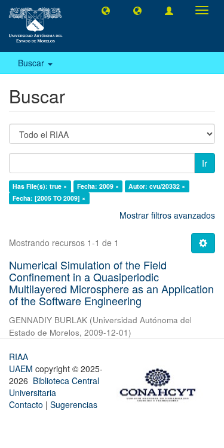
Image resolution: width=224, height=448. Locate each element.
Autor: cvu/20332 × (156, 186)
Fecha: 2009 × (98, 186)
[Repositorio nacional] (161, 383)
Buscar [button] (32, 63)
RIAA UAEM (22, 363)
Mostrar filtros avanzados (167, 215)
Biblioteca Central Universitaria (54, 386)
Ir (204, 163)
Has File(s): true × (40, 186)
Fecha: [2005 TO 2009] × (49, 198)
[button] (105, 10)
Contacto (26, 404)
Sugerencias (73, 404)
